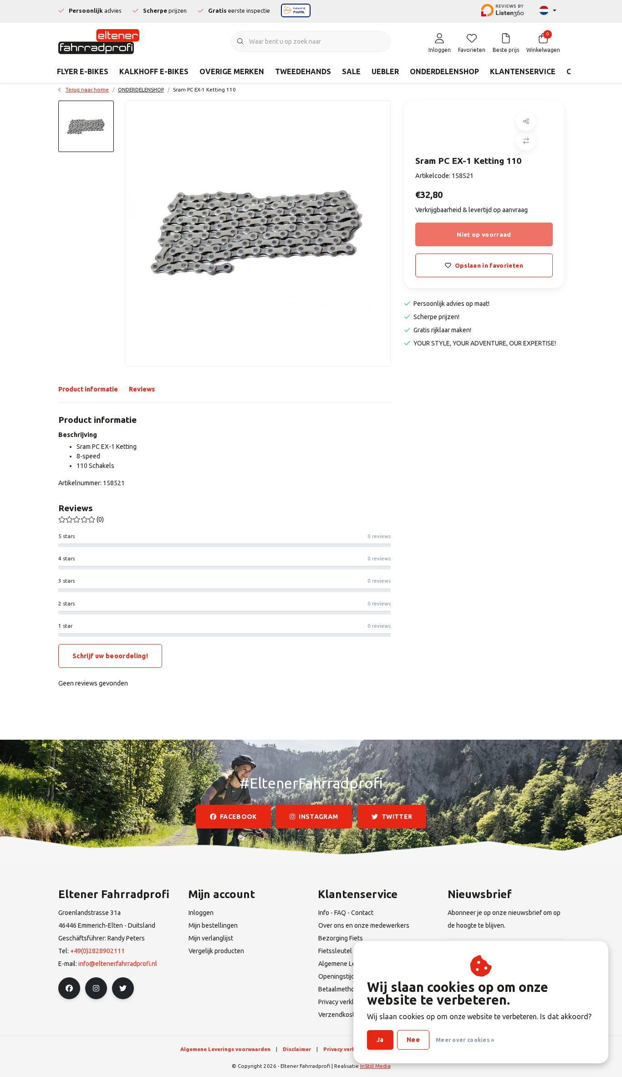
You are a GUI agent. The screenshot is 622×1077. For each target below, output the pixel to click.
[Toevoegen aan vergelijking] (525, 141)
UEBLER (385, 71)
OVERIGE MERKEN (231, 71)
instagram (318, 816)
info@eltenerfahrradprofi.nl (117, 963)
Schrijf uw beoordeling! (110, 656)
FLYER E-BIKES (82, 71)
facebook (238, 816)
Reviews (142, 389)
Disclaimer (297, 1049)
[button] (525, 121)
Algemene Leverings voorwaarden (225, 1049)
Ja (380, 1039)
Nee (413, 1039)
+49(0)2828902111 (97, 951)
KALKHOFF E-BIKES (154, 71)
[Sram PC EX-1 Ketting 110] (258, 233)
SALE (351, 71)
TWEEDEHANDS (303, 71)
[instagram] (96, 988)
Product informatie (88, 389)
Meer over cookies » (465, 1040)
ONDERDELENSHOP (444, 71)
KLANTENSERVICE (523, 71)
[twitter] (123, 988)
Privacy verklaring (347, 1049)
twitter (397, 816)
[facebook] (69, 988)
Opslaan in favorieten (489, 265)
